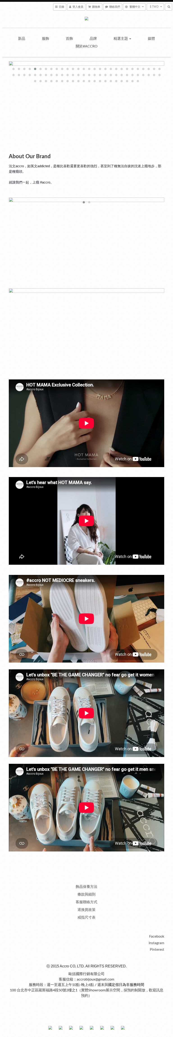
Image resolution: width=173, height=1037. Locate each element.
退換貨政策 (86, 910)
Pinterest (157, 949)
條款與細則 (86, 894)
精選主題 (121, 38)
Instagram (156, 943)
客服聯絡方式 (86, 902)
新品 (21, 38)
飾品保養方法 (86, 887)
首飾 (69, 38)
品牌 (93, 38)
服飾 (45, 38)
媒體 (151, 38)
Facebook (156, 936)
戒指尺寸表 (86, 917)
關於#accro (87, 46)
